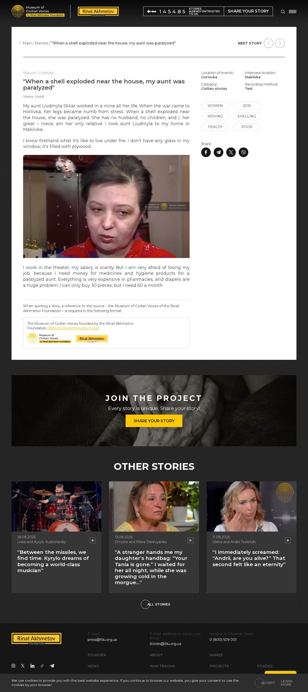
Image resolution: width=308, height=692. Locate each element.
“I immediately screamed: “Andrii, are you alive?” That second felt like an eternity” (249, 558)
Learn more (287, 683)
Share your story (154, 421)
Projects (219, 666)
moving (215, 116)
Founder (97, 655)
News (93, 666)
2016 (247, 106)
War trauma (162, 666)
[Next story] (280, 43)
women (215, 106)
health (215, 127)
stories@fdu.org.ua (165, 644)
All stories (158, 604)
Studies (265, 666)
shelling (246, 116)
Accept (268, 683)
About (156, 655)
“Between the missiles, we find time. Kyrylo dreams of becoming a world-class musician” (53, 561)
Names (216, 655)
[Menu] (292, 11)
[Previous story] (268, 43)
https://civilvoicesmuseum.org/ (73, 328)
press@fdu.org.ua (102, 639)
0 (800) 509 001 (223, 639)
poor (246, 127)
